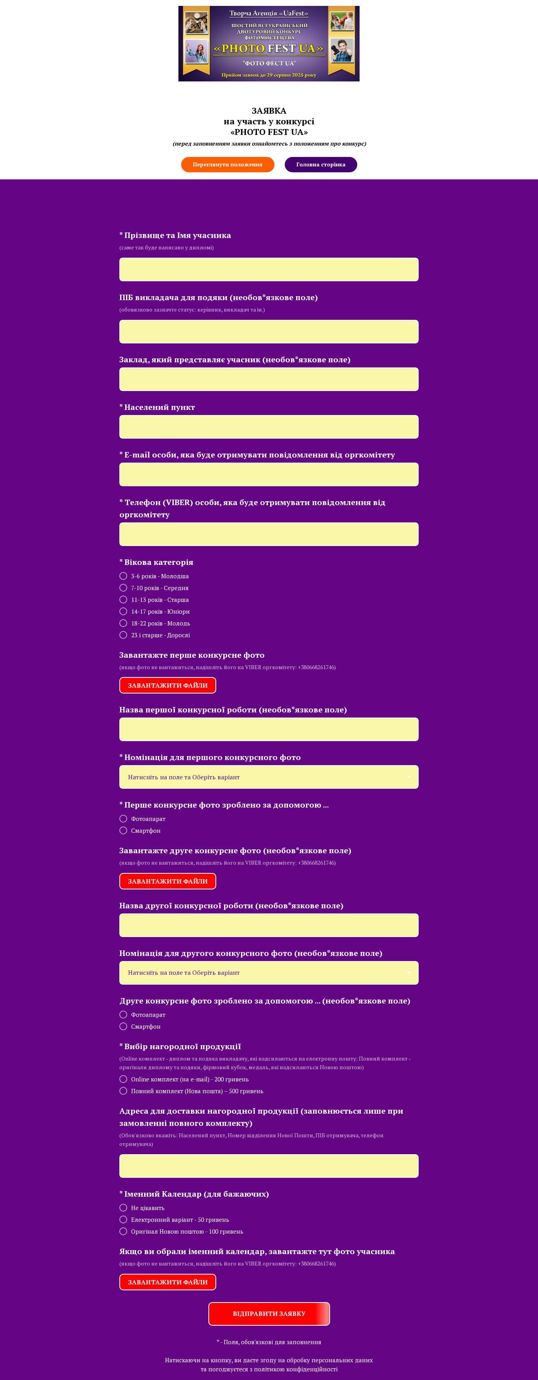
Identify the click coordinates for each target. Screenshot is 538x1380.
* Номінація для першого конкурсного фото (210, 757)
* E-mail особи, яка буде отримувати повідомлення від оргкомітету (257, 454)
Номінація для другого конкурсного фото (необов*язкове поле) (250, 953)
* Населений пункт (157, 407)
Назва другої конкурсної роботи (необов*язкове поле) (231, 905)
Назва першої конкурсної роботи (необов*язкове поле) (233, 709)
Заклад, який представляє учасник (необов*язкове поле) (235, 359)
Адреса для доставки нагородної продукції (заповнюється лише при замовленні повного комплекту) (261, 1116)
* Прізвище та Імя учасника (175, 235)
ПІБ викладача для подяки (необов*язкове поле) (218, 297)
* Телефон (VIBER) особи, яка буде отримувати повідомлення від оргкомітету (252, 508)
